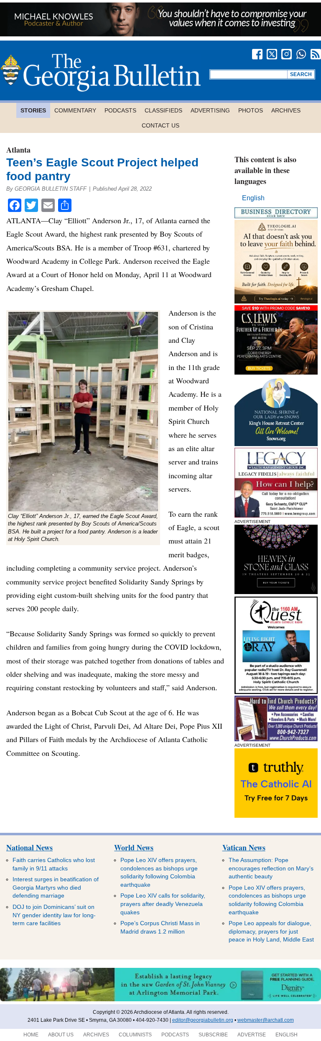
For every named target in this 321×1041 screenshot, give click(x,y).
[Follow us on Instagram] (286, 54)
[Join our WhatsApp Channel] (301, 54)
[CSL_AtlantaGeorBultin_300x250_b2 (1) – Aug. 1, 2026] (276, 372)
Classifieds (163, 110)
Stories (33, 110)
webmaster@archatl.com (265, 1020)
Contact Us (160, 125)
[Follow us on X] (272, 54)
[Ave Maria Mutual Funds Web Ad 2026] (160, 34)
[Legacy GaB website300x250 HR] (276, 515)
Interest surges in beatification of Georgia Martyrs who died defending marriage (56, 887)
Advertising (210, 110)
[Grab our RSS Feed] (316, 54)
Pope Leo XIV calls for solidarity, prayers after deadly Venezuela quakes (162, 903)
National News (29, 847)
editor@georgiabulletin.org (202, 1020)
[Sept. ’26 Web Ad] (276, 443)
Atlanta (18, 149)
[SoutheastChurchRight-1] (276, 738)
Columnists (135, 1035)
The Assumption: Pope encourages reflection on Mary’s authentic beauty (271, 868)
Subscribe (213, 1035)
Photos (250, 110)
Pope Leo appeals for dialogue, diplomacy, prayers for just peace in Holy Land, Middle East (271, 931)
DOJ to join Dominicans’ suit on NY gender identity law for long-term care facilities (54, 914)
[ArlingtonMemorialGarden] (160, 1000)
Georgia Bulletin (100, 72)
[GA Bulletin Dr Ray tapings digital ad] (276, 691)
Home (30, 1035)
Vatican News (243, 847)
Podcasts (120, 110)
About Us (61, 1035)
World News (133, 847)
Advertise (251, 1035)
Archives (286, 110)
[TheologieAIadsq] (276, 301)
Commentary (75, 110)
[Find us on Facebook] (257, 54)
